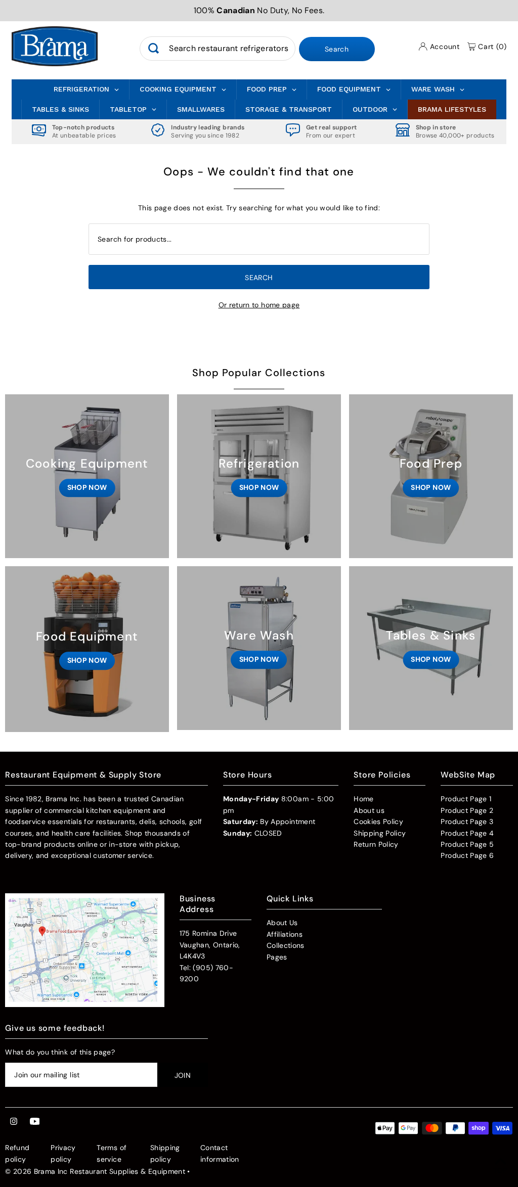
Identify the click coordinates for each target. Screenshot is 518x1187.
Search (337, 49)
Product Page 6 (467, 855)
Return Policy (376, 844)
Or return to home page (259, 304)
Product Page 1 (466, 798)
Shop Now (87, 487)
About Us (282, 922)
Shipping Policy (380, 833)
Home (363, 798)
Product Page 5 (467, 844)
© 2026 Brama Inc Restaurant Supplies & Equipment (95, 1171)
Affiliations (285, 934)
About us (369, 810)
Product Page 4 (467, 833)
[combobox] (217, 48)
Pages (277, 957)
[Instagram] (13, 1122)
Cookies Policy (378, 821)
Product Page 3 (467, 821)
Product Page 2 (467, 810)
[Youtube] (35, 1122)
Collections (286, 945)
